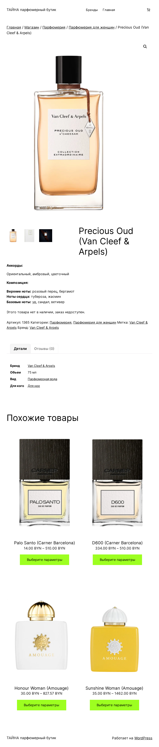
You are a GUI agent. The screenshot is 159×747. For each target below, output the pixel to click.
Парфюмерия (53, 27)
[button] (145, 46)
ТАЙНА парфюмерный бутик (31, 10)
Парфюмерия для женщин (91, 27)
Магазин (31, 27)
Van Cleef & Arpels (44, 327)
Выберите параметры (44, 560)
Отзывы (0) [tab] (44, 349)
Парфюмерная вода (42, 379)
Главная (109, 10)
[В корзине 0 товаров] (148, 10)
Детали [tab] (20, 349)
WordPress (143, 738)
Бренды (92, 10)
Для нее (34, 386)
